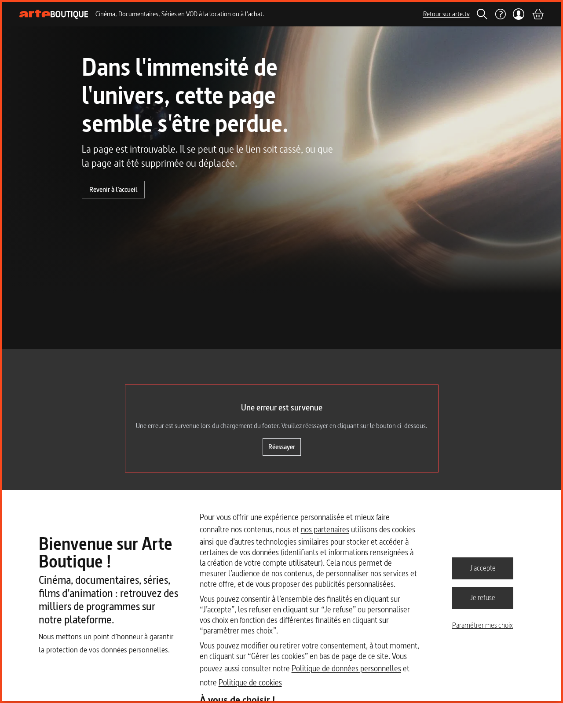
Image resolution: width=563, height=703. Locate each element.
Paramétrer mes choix (482, 625)
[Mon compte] (519, 14)
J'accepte (483, 568)
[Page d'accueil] (53, 14)
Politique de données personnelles (346, 668)
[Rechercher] (482, 14)
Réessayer (281, 446)
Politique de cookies (250, 682)
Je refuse (482, 597)
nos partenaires (325, 529)
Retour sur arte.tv (446, 13)
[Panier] (537, 14)
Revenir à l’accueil (113, 189)
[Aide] (500, 14)
